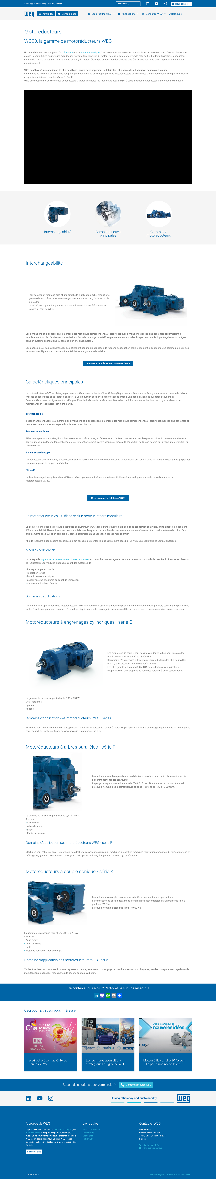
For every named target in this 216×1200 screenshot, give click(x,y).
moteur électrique (90, 52)
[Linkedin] (147, 3)
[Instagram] (165, 3)
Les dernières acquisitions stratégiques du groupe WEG (105, 1062)
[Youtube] (156, 3)
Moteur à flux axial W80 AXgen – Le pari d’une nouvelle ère (164, 1062)
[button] (46, 13)
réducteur (68, 52)
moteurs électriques (63, 1129)
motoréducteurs (33, 1132)
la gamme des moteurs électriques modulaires (65, 559)
